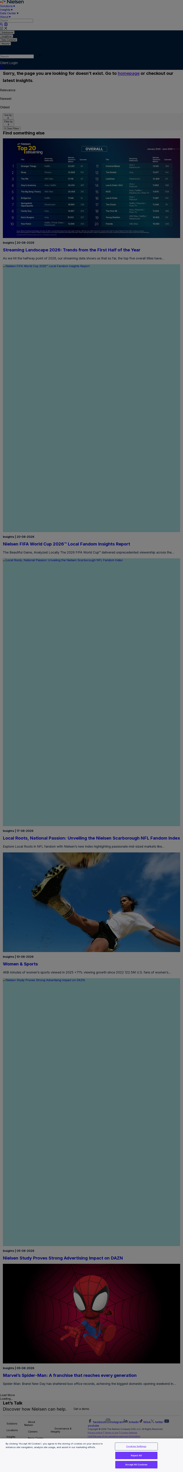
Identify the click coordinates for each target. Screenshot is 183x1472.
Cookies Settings (136, 1446)
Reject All (136, 1455)
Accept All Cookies (136, 1464)
